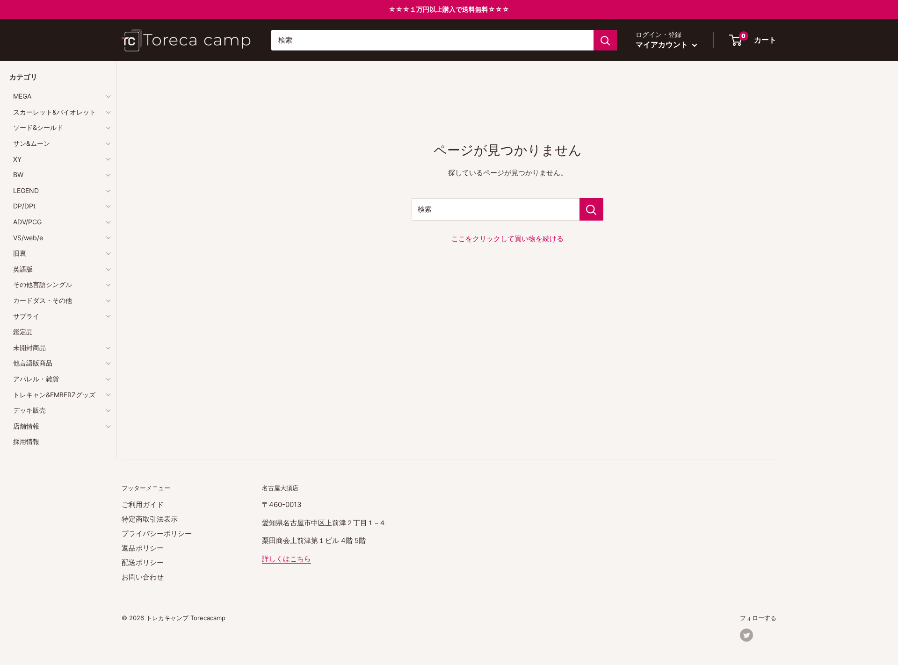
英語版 (23, 269)
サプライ (26, 316)
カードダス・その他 (42, 300)
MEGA (22, 96)
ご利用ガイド (143, 504)
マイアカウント (663, 44)
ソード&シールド (38, 127)
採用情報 (26, 441)
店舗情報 (26, 426)
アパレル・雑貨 (36, 379)
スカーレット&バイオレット (54, 112)
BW (18, 175)
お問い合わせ (143, 576)
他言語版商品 (32, 363)
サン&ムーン (31, 143)
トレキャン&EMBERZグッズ (54, 395)
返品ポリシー (143, 547)
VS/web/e (28, 238)
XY (17, 159)
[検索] (605, 40)
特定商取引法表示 (150, 519)
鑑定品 (23, 332)
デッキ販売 (29, 410)
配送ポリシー (143, 562)
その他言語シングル (42, 284)
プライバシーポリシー (157, 533)
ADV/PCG (27, 222)
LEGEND (26, 190)
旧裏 (19, 253)
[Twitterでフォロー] (746, 635)
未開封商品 (29, 347)
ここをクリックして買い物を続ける (507, 238)
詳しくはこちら (286, 558)
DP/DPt (24, 206)
